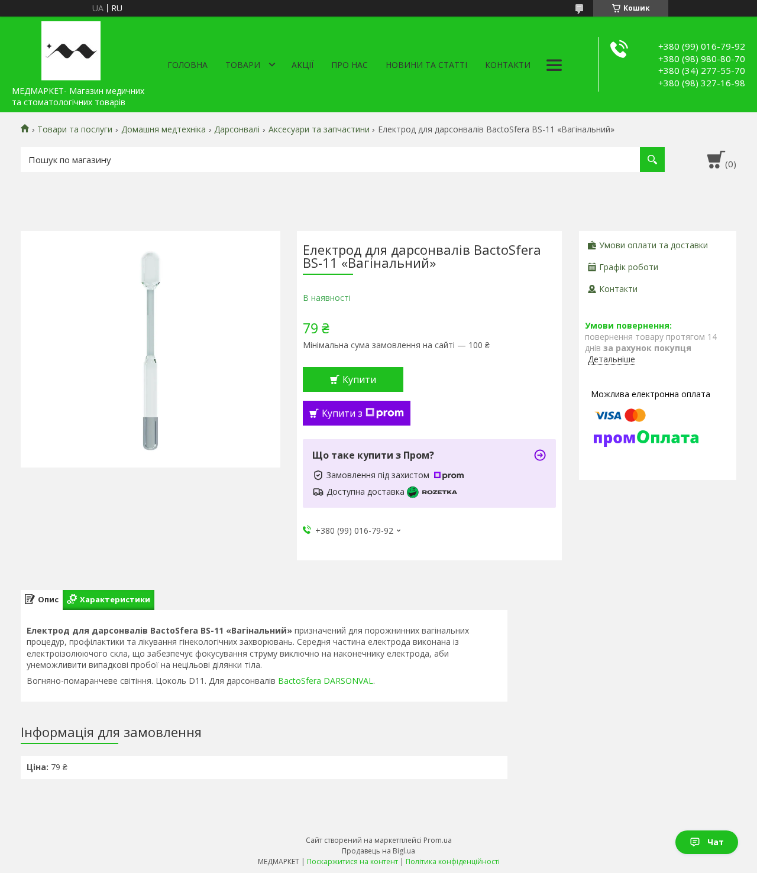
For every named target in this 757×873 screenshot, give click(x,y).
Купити (359, 379)
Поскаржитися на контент (352, 861)
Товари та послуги (74, 129)
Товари (242, 64)
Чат (715, 842)
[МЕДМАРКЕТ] (71, 48)
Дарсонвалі (237, 129)
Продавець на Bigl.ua (378, 851)
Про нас (349, 64)
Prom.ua (437, 840)
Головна (187, 64)
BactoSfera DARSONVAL (325, 680)
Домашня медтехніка (163, 129)
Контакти (507, 64)
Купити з (342, 413)
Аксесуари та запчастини (319, 129)
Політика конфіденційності (453, 861)
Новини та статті (426, 64)
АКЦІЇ (302, 64)
